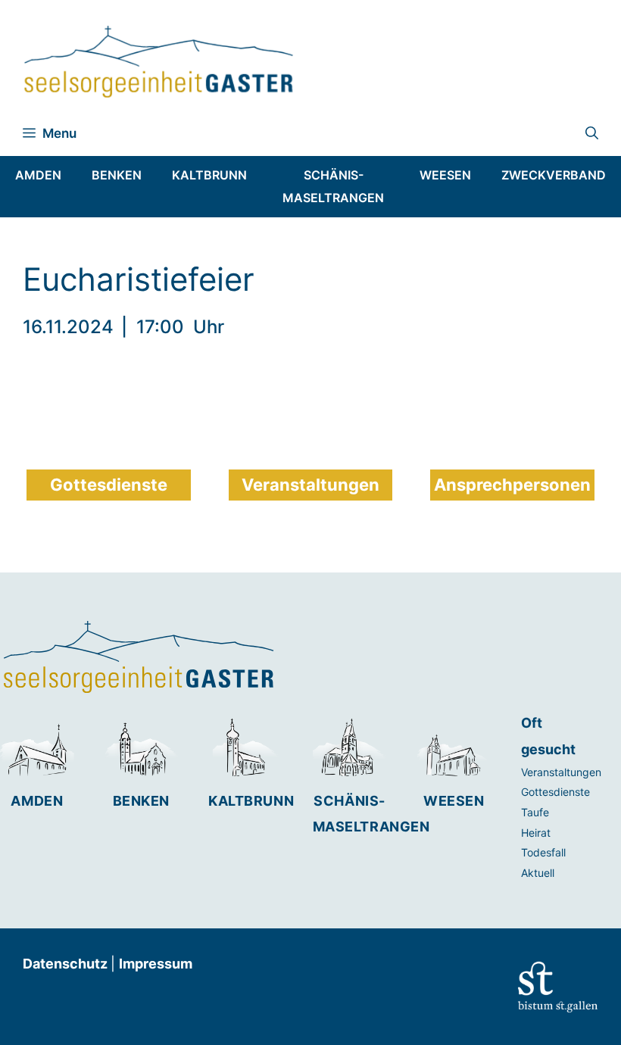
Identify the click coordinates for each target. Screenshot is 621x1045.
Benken (141, 801)
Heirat (536, 832)
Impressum (155, 964)
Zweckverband (553, 174)
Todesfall (543, 852)
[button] (592, 133)
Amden (37, 801)
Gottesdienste (555, 791)
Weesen (453, 801)
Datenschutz (67, 964)
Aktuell (537, 872)
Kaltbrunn (251, 801)
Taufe (535, 812)
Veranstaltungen (561, 772)
